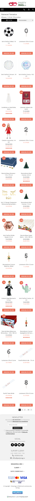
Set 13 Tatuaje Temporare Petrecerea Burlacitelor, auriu (9, 203)
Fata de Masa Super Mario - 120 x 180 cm (26, 236)
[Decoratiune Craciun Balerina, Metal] (9, 257)
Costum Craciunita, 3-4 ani (9, 141)
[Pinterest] (15, 444)
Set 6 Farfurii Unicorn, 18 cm (8, 75)
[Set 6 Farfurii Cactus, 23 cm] (26, 288)
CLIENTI (17, 467)
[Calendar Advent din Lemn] (26, 98)
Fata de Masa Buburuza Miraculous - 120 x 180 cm (9, 332)
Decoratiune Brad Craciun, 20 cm (26, 174)
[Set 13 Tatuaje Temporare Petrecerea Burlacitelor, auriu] (9, 195)
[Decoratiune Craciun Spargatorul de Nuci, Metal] (26, 322)
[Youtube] (19, 444)
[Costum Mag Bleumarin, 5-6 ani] (9, 288)
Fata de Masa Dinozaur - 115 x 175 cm (8, 174)
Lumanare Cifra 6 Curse (9, 360)
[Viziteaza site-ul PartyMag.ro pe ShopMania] (17, 492)
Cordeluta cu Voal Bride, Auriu (9, 108)
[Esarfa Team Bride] (9, 384)
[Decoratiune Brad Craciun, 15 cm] (26, 195)
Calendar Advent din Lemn (26, 108)
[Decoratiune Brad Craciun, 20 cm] (26, 164)
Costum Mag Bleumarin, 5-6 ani (9, 299)
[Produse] (2, 10)
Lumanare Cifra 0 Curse (26, 41)
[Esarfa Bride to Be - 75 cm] (26, 353)
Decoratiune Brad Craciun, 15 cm (26, 203)
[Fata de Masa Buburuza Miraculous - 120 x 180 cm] (9, 322)
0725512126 (18, 455)
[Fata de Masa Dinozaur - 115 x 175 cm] (9, 164)
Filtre (10, 20)
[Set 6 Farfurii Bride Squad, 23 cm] (9, 226)
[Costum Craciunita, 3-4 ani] (9, 131)
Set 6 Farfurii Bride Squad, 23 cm (8, 236)
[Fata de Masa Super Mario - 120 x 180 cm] (26, 226)
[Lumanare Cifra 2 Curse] (26, 131)
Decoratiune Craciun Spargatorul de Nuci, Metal (26, 332)
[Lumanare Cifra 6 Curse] (9, 353)
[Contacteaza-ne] (24, 9)
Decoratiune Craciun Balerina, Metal (9, 265)
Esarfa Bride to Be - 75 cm (26, 360)
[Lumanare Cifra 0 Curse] (26, 32)
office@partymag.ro (18, 458)
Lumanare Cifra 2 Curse (26, 140)
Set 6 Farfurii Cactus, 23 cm (26, 299)
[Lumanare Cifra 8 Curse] (26, 384)
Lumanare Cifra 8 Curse (26, 393)
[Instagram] (22, 444)
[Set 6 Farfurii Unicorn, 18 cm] (9, 65)
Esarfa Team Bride (8, 393)
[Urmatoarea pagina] (31, 410)
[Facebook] (12, 444)
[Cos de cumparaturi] (29, 9)
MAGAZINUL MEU (17, 464)
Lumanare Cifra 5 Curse (26, 264)
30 (28, 410)
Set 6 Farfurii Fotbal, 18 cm (9, 42)
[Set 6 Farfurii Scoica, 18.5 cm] (26, 65)
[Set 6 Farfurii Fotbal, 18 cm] (9, 32)
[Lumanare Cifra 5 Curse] (26, 257)
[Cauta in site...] (33, 9)
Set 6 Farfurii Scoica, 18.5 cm (26, 75)
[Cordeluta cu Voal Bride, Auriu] (9, 98)
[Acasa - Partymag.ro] (17, 4)
